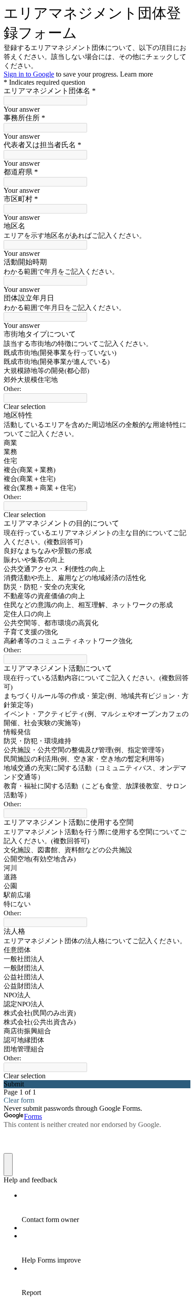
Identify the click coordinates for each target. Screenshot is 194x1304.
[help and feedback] (8, 1164)
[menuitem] (106, 1207)
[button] (97, 407)
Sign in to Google (29, 74)
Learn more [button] (136, 74)
